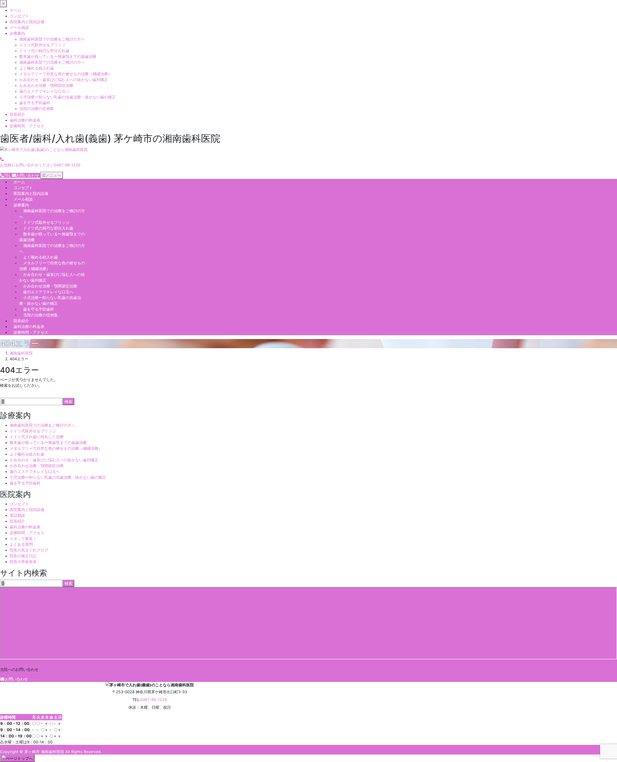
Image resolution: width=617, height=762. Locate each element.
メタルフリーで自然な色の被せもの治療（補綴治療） (65, 73)
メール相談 (19, 27)
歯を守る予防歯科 (34, 102)
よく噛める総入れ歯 (36, 68)
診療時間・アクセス (27, 125)
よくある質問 (21, 544)
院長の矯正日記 (23, 555)
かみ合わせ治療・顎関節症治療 (46, 85)
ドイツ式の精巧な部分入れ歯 (44, 50)
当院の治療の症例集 (36, 108)
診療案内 (17, 33)
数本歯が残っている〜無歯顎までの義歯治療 (57, 56)
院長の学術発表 (23, 561)
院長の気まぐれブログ (29, 550)
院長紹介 (17, 114)
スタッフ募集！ (23, 538)
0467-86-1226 (18, 663)
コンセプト (19, 16)
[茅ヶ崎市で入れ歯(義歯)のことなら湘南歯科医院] (44, 150)
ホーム (15, 10)
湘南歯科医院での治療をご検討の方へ (52, 39)
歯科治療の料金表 (25, 120)
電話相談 (17, 515)
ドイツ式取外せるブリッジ (42, 44)
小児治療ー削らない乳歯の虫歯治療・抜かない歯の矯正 (67, 97)
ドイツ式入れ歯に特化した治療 (37, 436)
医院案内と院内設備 (27, 21)
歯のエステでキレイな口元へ (44, 91)
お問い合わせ (16, 679)
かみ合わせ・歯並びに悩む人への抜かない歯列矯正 (63, 79)
